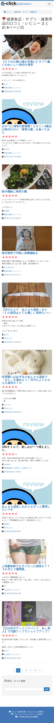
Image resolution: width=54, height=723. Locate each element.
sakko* (7, 211)
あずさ (6, 149)
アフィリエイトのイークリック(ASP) (27, 714)
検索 (46, 689)
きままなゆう (9, 267)
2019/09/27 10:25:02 (12, 342)
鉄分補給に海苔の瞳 (14, 191)
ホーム (8, 12)
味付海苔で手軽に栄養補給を (20, 253)
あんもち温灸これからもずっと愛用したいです (26, 508)
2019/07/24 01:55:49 (12, 593)
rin (5, 586)
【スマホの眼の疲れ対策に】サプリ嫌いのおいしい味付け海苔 (26, 63)
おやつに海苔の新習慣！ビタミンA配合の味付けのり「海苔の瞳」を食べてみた (27, 129)
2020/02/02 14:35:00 (12, 91)
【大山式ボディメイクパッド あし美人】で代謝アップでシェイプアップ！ (26, 630)
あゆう (6, 335)
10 (35, 670)
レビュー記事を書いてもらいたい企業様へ (27, 712)
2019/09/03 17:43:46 (12, 472)
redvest (7, 464)
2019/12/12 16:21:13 (12, 275)
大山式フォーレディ (12, 590)
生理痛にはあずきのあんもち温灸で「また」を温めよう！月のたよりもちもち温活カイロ (26, 379)
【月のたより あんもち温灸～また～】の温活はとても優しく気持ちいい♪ (26, 311)
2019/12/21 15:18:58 (12, 157)
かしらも (7, 405)
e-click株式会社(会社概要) (27, 717)
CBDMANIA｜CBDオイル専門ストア (18, 468)
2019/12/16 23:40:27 (12, 218)
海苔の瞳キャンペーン (13, 88)
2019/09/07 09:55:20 (12, 412)
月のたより (8, 338)
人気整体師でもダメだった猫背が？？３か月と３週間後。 (26, 568)
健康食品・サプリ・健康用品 (25, 12)
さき (6, 84)
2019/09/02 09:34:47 (12, 531)
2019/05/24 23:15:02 (12, 658)
